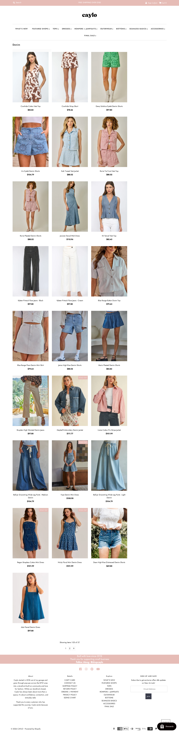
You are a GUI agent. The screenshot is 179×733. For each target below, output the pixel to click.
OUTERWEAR (106, 29)
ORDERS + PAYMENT (69, 691)
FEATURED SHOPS (40, 29)
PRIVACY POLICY (70, 694)
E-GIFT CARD (70, 680)
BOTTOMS (120, 29)
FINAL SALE (89, 35)
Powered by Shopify (32, 728)
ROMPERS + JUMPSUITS (85, 29)
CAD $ (166, 722)
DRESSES (66, 29)
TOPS (55, 29)
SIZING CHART (70, 697)
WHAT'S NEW (21, 29)
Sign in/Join (152, 3)
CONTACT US (69, 683)
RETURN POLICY (70, 689)
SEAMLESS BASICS (137, 29)
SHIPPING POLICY (70, 686)
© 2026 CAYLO (17, 728)
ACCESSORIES (157, 29)
